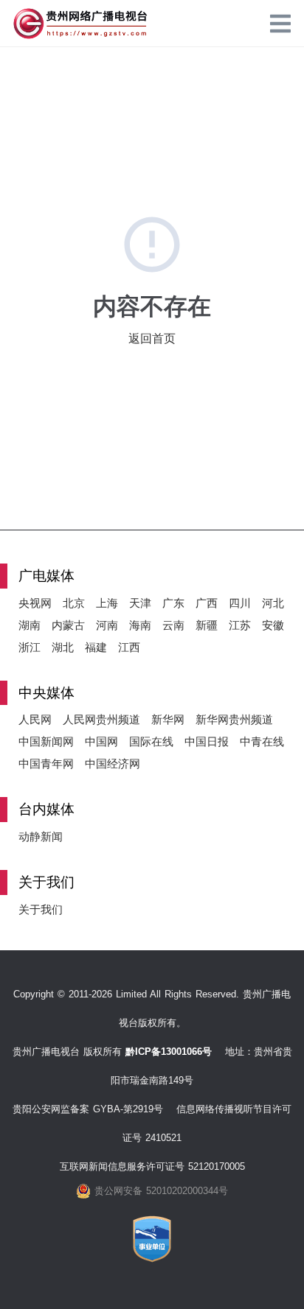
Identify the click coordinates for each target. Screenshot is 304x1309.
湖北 (63, 647)
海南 (140, 625)
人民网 (35, 719)
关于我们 (40, 909)
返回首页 (152, 338)
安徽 (273, 625)
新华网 (167, 719)
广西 (207, 603)
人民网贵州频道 (101, 719)
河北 (273, 603)
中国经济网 (112, 763)
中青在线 (262, 741)
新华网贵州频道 (234, 719)
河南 (107, 625)
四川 (240, 603)
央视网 (35, 603)
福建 (96, 647)
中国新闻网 (46, 741)
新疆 (207, 625)
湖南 (29, 625)
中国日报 (206, 741)
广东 (173, 603)
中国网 (101, 741)
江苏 (240, 625)
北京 (74, 603)
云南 (173, 625)
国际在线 (151, 741)
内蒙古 (68, 625)
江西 (129, 647)
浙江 (29, 647)
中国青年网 (46, 763)
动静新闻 (40, 836)
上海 (107, 603)
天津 (140, 603)
